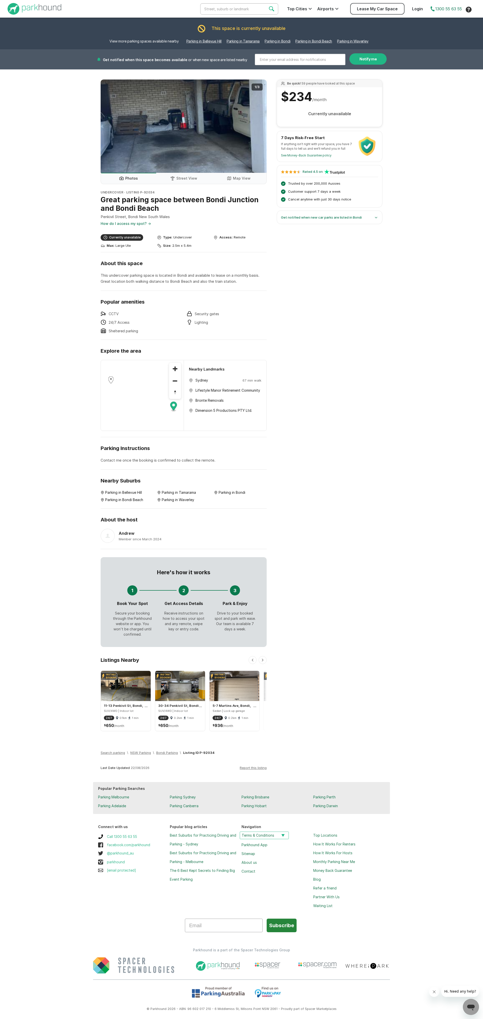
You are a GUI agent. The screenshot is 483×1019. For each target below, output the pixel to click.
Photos (131, 178)
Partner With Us (326, 897)
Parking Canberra (184, 806)
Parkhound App (254, 845)
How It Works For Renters (334, 844)
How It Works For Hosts (332, 853)
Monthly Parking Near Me (334, 862)
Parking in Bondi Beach (313, 41)
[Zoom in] (175, 369)
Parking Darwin (325, 806)
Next (258, 126)
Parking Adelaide (112, 806)
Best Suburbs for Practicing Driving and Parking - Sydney (203, 839)
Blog (317, 879)
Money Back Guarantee (332, 870)
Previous (109, 126)
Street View (186, 178)
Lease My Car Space (377, 8)
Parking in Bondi (277, 41)
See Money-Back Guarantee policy (306, 155)
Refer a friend (325, 888)
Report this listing (253, 768)
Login (417, 8)
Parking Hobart (254, 806)
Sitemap (248, 853)
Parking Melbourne (113, 797)
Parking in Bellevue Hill (204, 41)
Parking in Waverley (352, 41)
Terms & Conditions (258, 835)
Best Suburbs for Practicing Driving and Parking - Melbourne (203, 857)
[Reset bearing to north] (175, 393)
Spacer (310, 1009)
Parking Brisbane (255, 797)
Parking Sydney (183, 797)
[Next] (263, 660)
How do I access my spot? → (126, 223)
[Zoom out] (175, 381)
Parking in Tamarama (243, 41)
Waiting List (323, 906)
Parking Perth (324, 797)
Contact (248, 871)
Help (468, 9)
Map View (242, 178)
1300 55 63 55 (448, 8)
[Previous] (253, 660)
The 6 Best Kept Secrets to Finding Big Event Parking (202, 874)
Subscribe (281, 925)
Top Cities (297, 8)
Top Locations (325, 835)
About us (249, 862)
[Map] (142, 395)
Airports (325, 8)
